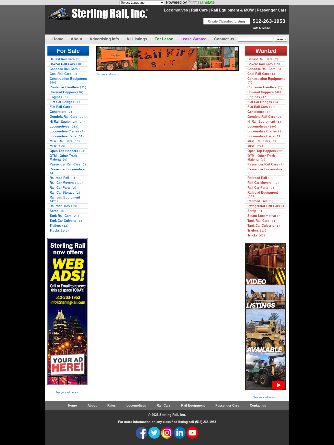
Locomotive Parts (67, 136)
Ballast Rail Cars (65, 59)
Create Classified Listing (226, 21)
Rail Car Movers (66, 183)
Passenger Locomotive (67, 171)
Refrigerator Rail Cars (266, 206)
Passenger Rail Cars (68, 164)
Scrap (57, 211)
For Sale (68, 50)
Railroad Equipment (65, 199)
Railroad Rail (62, 178)
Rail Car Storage (65, 192)
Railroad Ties (64, 206)
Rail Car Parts (63, 187)
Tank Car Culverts (66, 220)
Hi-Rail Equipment (67, 121)
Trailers (59, 225)
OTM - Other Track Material (63, 157)
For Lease (164, 39)
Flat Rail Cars (63, 107)
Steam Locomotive (264, 216)
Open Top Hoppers (68, 151)
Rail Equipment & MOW (232, 10)
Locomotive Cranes (67, 131)
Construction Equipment (68, 80)
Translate (206, 2)
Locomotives (176, 10)
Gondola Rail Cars (67, 116)
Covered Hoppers (67, 92)
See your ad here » (67, 392)
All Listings (136, 39)
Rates (111, 405)
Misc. (58, 146)
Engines (60, 97)
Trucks (59, 230)
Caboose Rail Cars (67, 69)
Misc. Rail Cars (65, 141)
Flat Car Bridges (66, 102)
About (76, 39)
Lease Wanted (193, 39)
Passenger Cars (272, 10)
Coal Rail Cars (63, 74)
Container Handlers (68, 87)
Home (57, 39)
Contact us (224, 39)
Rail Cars (199, 10)
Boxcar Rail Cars (66, 64)
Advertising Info (104, 39)
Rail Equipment (193, 405)
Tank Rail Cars (64, 216)
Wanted (266, 50)
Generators (61, 112)
